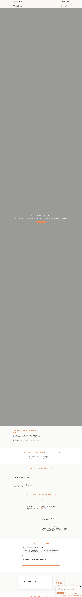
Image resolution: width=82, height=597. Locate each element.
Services (33, 5)
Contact (58, 5)
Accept (60, 593)
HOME (30, 5)
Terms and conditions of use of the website (76, 595)
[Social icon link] (14, 1)
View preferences (77, 593)
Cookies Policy (58, 595)
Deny (69, 593)
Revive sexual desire (44, 5)
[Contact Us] (62, 5)
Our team (37, 5)
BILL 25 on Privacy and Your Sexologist (65, 595)
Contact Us (66, 5)
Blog (55, 5)
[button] (80, 586)
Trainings (51, 5)
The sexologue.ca (17, 6)
